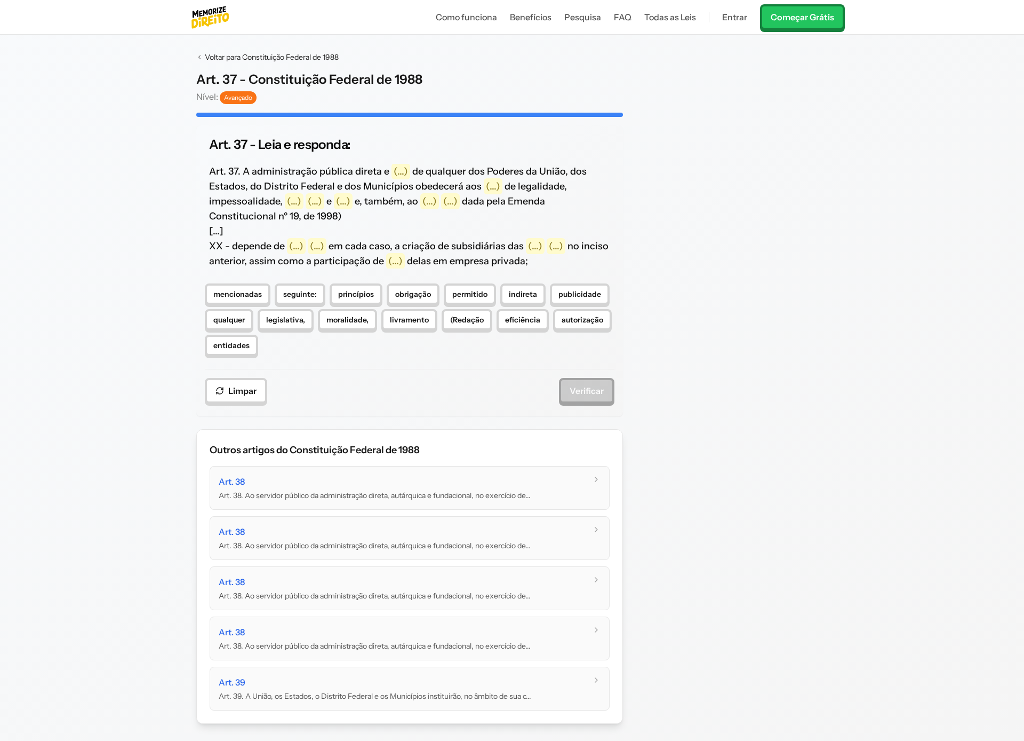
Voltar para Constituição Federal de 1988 (272, 57)
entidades (231, 345)
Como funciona (466, 17)
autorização (582, 320)
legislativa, (285, 320)
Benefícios (530, 17)
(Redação (467, 320)
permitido (469, 294)
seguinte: (300, 294)
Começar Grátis (802, 17)
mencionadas (237, 294)
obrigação (413, 294)
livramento (409, 320)
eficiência (522, 320)
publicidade (579, 294)
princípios (356, 294)
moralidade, (347, 320)
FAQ (622, 17)
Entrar (734, 17)
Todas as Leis (670, 17)
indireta (523, 294)
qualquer (229, 320)
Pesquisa (582, 17)
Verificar (587, 390)
